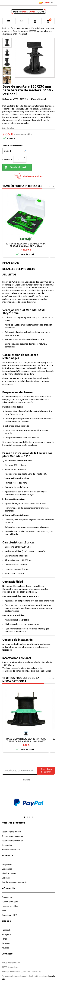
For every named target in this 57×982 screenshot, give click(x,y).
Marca (34, 99)
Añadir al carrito (16, 167)
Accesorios (7, 845)
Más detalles (8, 128)
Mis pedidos (7, 864)
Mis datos (6, 878)
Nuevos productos (10, 901)
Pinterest (6, 943)
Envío (4, 910)
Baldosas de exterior (11, 849)
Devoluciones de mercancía (14, 882)
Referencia (8, 99)
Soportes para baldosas (12, 836)
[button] (4, 805)
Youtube (5, 948)
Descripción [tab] (10, 263)
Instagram (6, 934)
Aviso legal (6, 915)
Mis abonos (7, 869)
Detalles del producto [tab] (18, 269)
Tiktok (4, 939)
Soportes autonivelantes (12, 840)
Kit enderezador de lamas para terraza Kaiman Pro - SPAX (25, 244)
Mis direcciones (9, 873)
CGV (15, 915)
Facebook (6, 930)
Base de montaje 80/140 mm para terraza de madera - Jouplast (26, 740)
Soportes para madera (11, 832)
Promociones (7, 897)
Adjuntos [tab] (9, 274)
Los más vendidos (10, 906)
